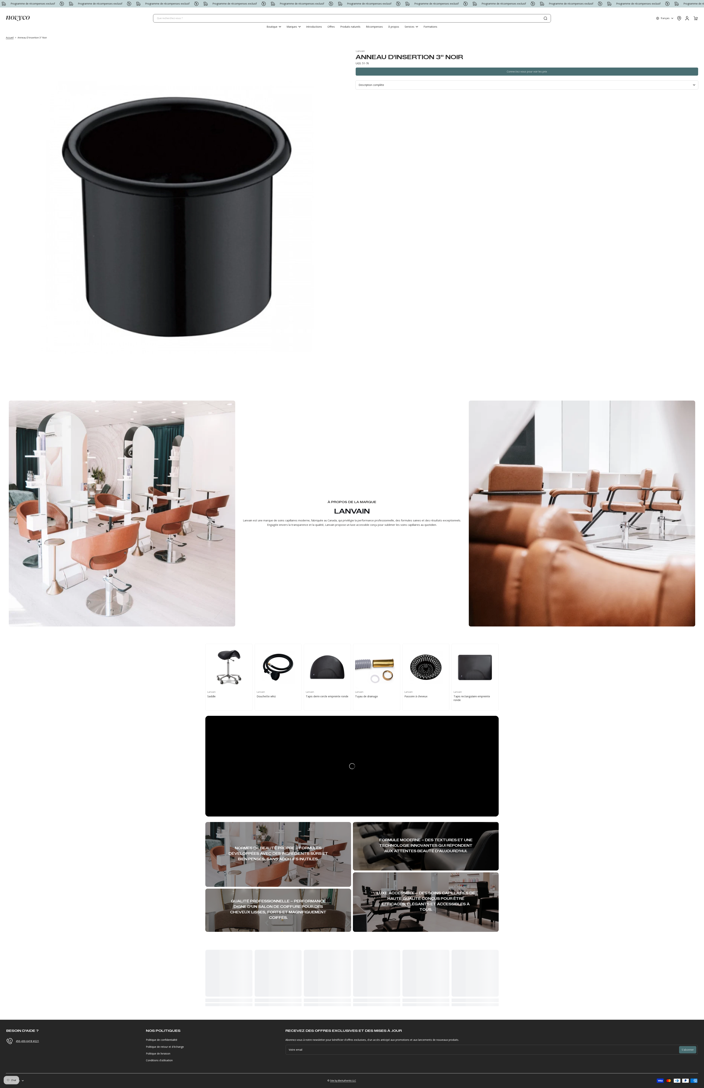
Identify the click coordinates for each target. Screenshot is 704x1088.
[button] (665, 18)
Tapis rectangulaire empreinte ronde (472, 698)
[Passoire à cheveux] (426, 667)
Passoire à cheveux (416, 696)
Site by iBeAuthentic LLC (343, 1080)
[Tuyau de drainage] (376, 667)
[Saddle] (228, 667)
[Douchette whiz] (278, 667)
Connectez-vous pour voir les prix (527, 71)
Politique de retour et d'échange (165, 1046)
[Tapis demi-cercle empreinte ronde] (327, 667)
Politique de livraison (158, 1053)
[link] (293, 27)
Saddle (211, 696)
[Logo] (18, 18)
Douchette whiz (266, 696)
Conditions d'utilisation (159, 1060)
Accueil (10, 37)
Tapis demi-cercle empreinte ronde (327, 696)
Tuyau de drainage (366, 696)
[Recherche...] (545, 18)
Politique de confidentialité (161, 1039)
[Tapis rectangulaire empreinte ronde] (475, 667)
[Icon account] (687, 18)
